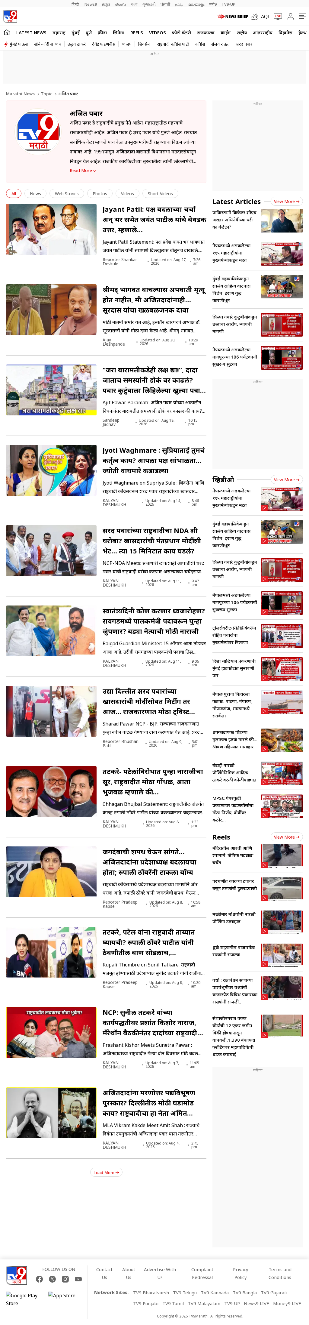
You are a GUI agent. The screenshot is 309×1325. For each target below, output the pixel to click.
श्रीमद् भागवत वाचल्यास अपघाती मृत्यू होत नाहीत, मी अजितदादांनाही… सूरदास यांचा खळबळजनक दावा (154, 299)
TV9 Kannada (215, 1293)
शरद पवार (244, 44)
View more (284, 201)
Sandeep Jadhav (111, 422)
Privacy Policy (240, 1273)
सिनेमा (118, 32)
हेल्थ (302, 32)
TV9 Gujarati (274, 1293)
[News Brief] (233, 16)
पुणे (89, 32)
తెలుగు (120, 4)
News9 (90, 4)
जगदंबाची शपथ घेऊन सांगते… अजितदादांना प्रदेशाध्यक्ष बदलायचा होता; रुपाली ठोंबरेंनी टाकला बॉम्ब (149, 862)
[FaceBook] (39, 1279)
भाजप (127, 44)
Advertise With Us (160, 1273)
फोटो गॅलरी (181, 32)
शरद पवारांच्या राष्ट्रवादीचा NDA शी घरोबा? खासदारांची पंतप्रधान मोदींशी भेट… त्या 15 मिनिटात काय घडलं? (152, 540)
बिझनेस (285, 32)
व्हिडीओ (223, 479)
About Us (128, 1273)
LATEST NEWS (31, 32)
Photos (100, 193)
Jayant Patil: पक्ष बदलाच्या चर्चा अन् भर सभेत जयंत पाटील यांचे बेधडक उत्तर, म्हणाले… (154, 219)
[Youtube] (78, 1279)
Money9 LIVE (287, 1303)
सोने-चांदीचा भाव (47, 44)
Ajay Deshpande (114, 342)
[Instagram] (65, 1279)
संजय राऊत (220, 44)
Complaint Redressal (202, 1273)
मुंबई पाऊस (19, 44)
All (13, 193)
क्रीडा (102, 32)
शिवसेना (144, 44)
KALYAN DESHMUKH (114, 502)
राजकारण (206, 32)
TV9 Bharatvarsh (151, 1293)
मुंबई (76, 32)
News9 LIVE (256, 1303)
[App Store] (66, 1299)
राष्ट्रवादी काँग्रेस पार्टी (173, 44)
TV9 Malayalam (204, 1303)
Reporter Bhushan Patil (121, 743)
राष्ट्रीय (242, 32)
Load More (104, 1172)
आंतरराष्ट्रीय (262, 32)
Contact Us (104, 1273)
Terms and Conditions (280, 1273)
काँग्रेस (200, 44)
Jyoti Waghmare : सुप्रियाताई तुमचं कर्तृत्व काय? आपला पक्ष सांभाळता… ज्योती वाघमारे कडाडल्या (154, 460)
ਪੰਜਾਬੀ (165, 4)
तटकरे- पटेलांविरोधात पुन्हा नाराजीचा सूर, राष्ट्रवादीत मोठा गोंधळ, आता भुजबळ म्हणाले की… (153, 781)
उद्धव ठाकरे (77, 44)
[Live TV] (275, 16)
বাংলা (134, 4)
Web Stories (67, 193)
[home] (6, 32)
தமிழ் (179, 4)
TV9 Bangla (245, 1293)
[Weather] (256, 16)
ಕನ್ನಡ (106, 4)
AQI (265, 16)
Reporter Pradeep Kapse (120, 904)
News (35, 193)
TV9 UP (232, 1303)
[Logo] (10, 16)
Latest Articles (236, 201)
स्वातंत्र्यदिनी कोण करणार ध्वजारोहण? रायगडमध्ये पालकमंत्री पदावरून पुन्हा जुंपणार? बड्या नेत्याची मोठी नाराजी (154, 621)
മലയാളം (196, 4)
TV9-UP (228, 4)
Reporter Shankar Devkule (120, 261)
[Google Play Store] (24, 1299)
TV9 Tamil (173, 1303)
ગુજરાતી (149, 4)
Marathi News (20, 94)
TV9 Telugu (185, 1293)
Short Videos (160, 193)
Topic (46, 94)
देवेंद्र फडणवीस (103, 44)
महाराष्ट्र (59, 32)
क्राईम (226, 32)
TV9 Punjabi (145, 1303)
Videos (157, 32)
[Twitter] (52, 1279)
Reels (136, 32)
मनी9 (213, 4)
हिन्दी (76, 4)
